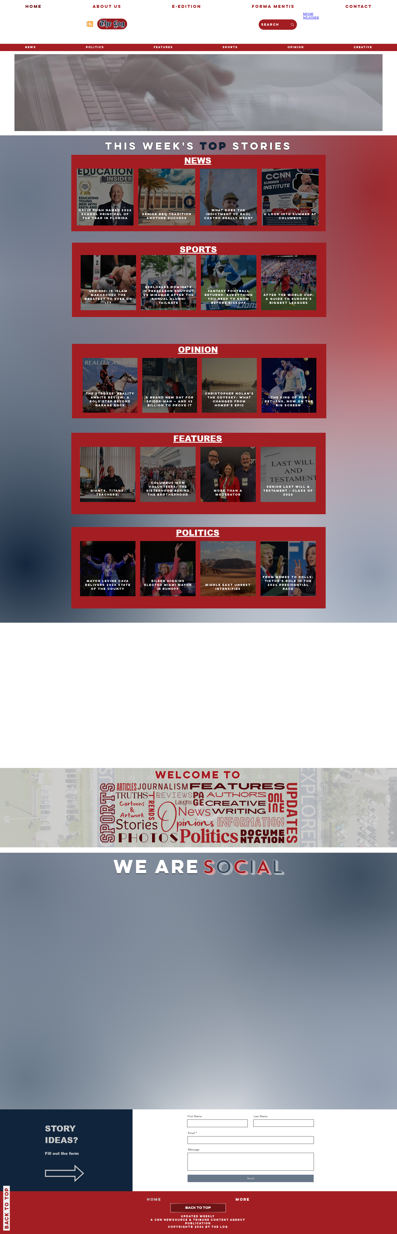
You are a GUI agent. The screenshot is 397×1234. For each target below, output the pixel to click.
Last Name (261, 1116)
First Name (195, 1116)
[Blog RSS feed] (90, 24)
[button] (363, 47)
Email (191, 1132)
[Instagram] (80, 24)
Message (194, 1149)
